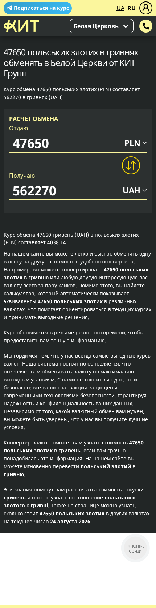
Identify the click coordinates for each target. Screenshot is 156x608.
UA (120, 8)
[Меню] (145, 7)
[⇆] (130, 165)
